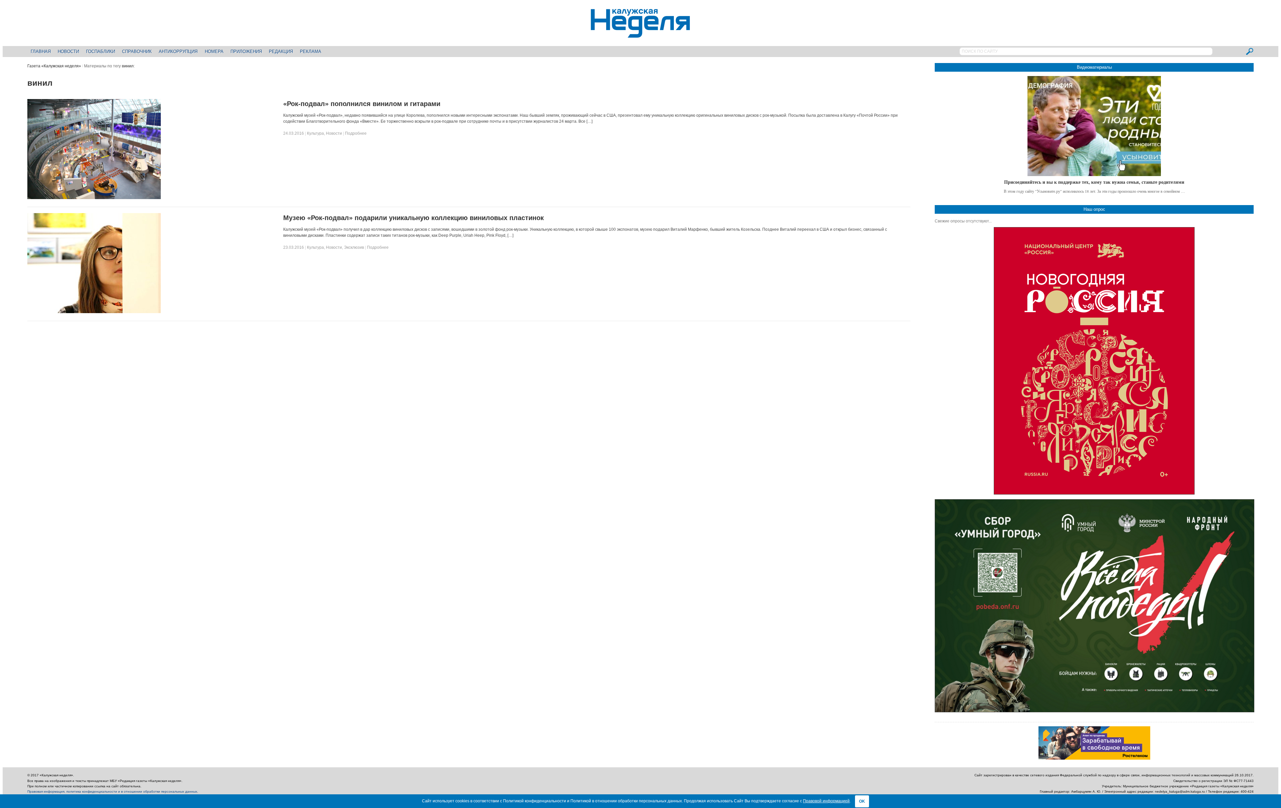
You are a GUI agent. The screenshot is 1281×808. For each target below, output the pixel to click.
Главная (41, 51)
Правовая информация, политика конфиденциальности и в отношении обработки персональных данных (112, 791)
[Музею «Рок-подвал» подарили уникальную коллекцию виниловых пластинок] (94, 311)
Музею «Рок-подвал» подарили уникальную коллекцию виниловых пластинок (413, 217)
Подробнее (356, 133)
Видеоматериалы (1094, 67)
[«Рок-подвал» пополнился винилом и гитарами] (94, 197)
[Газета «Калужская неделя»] (640, 34)
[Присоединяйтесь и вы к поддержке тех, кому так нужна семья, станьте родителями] (1094, 126)
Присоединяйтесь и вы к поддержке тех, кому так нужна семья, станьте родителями (1094, 181)
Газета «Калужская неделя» (54, 66)
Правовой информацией (826, 801)
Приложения (246, 51)
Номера (214, 51)
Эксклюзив (354, 247)
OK (862, 801)
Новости (68, 51)
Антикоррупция (178, 51)
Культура (315, 133)
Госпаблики (100, 51)
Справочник (137, 51)
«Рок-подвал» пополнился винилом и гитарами (361, 103)
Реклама (310, 51)
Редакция (281, 51)
